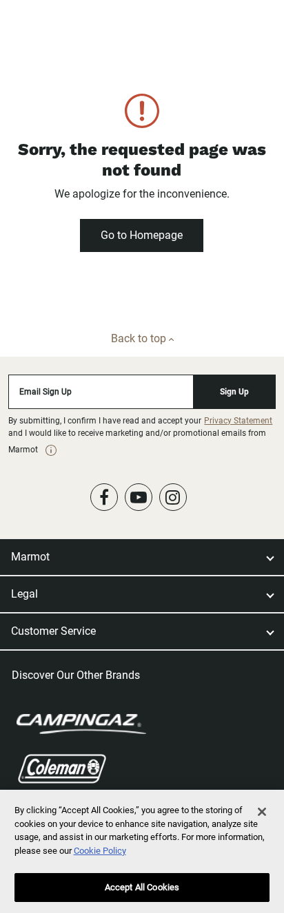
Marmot (30, 556)
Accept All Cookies (142, 887)
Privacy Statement (238, 421)
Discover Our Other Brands (76, 675)
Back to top (140, 338)
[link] (51, 450)
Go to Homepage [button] (142, 235)
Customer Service (53, 631)
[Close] (262, 812)
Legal (24, 593)
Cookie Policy (100, 851)
